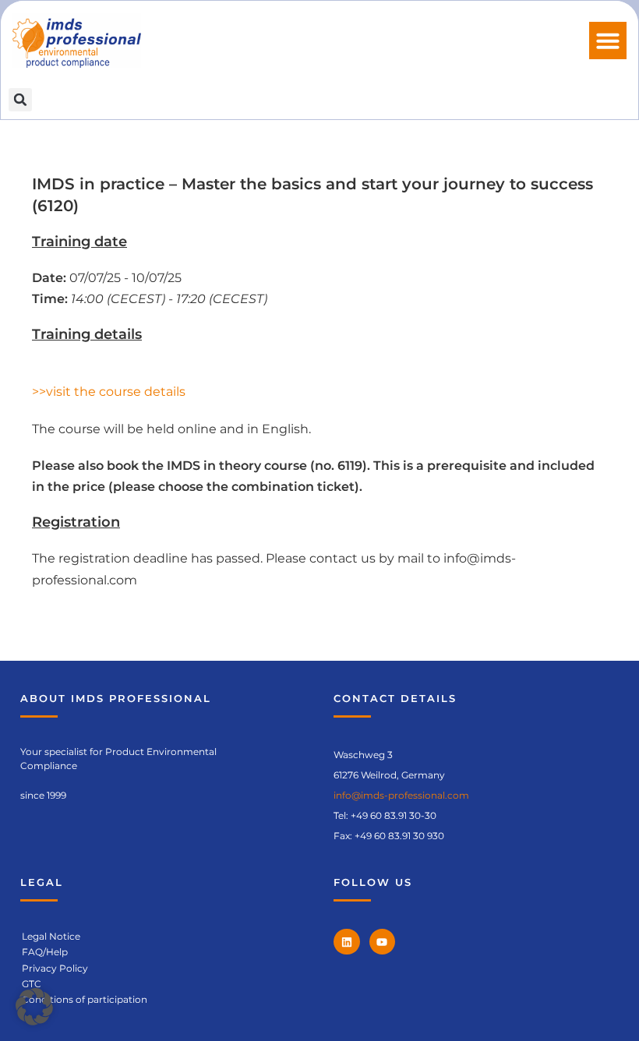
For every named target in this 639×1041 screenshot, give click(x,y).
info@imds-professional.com (401, 795)
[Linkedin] (347, 942)
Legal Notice (51, 936)
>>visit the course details (108, 391)
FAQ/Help (45, 952)
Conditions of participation (84, 999)
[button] (608, 40)
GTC (31, 984)
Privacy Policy (55, 968)
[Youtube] (382, 942)
